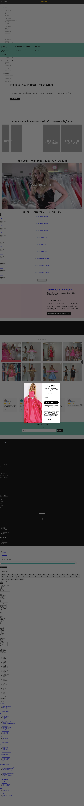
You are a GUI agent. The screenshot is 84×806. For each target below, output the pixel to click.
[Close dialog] (59, 384)
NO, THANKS (51, 419)
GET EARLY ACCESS (51, 402)
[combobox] (45, 394)
